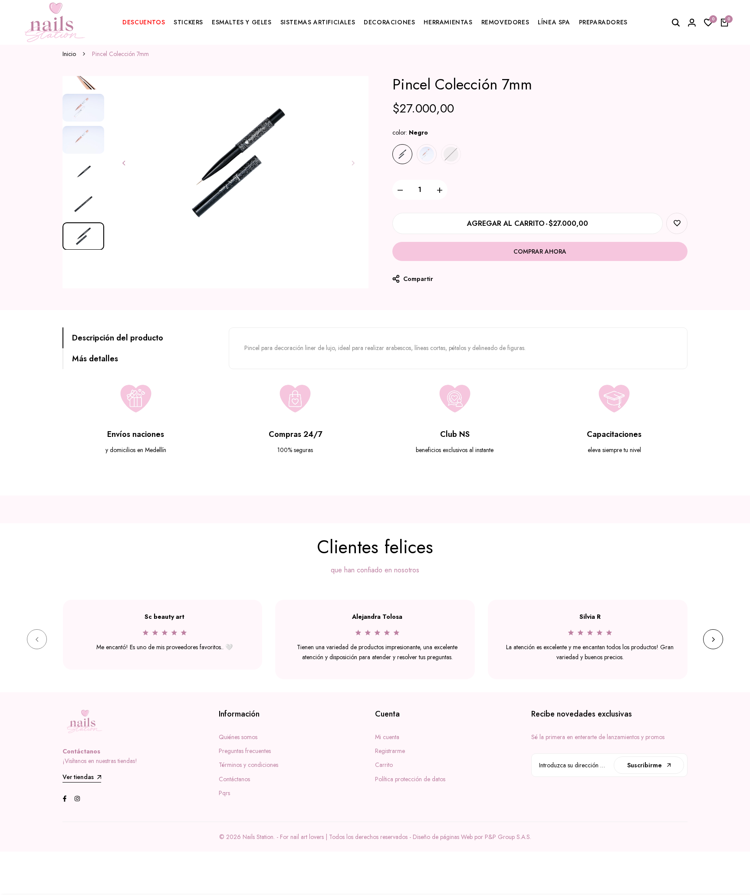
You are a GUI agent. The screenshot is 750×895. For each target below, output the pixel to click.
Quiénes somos (238, 737)
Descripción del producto (117, 337)
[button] (677, 223)
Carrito (384, 764)
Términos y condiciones (248, 764)
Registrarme (390, 750)
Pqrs (224, 793)
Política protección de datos (410, 779)
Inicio (69, 54)
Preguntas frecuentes (245, 750)
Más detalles (95, 358)
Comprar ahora (539, 251)
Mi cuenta (387, 737)
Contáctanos (234, 779)
